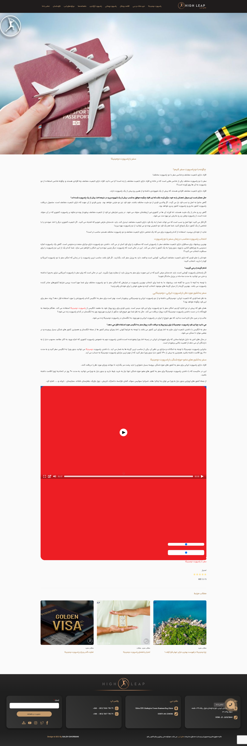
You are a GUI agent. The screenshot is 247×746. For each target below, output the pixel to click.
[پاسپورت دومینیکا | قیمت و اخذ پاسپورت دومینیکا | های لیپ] (192, 8)
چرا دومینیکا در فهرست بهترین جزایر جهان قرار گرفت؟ (185, 652)
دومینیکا (89, 349)
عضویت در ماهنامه (33, 714)
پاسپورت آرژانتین (96, 6)
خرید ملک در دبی (139, 6)
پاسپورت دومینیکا (154, 6)
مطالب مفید (89, 648)
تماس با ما (46, 6)
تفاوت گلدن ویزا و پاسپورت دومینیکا (79, 652)
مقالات (139, 648)
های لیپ (181, 736)
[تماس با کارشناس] (238, 689)
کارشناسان (56, 6)
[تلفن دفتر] (238, 696)
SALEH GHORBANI (70, 737)
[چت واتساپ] (238, 681)
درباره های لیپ (69, 6)
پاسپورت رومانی (111, 6)
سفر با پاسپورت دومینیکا (123, 159)
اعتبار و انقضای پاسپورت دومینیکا (136, 652)
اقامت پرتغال (124, 6)
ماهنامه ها (82, 6)
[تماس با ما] (231, 705)
